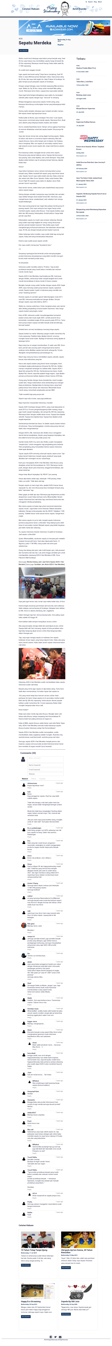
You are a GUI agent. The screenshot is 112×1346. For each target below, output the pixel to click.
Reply (29, 788)
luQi (29, 792)
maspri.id (31, 936)
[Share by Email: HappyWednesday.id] (60, 1337)
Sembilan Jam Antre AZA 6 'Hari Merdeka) (49, 564)
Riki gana (30, 924)
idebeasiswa (32, 783)
